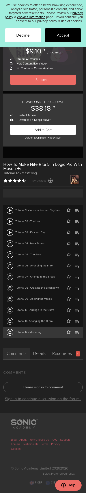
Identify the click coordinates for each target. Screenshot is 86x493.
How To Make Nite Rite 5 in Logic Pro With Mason (42, 166)
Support (65, 440)
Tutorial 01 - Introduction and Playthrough (39, 210)
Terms (44, 444)
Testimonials (30, 444)
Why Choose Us (39, 440)
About (23, 440)
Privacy (55, 444)
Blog (14, 440)
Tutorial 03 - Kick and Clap (30, 232)
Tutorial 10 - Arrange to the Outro (34, 309)
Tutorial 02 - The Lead (28, 221)
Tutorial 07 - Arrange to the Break (35, 276)
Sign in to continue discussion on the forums (43, 398)
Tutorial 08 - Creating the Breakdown (37, 287)
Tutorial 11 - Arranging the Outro (34, 321)
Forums (15, 444)
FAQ (54, 440)
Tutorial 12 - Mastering (28, 332)
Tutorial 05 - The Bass (28, 254)
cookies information (31, 17)
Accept (63, 35)
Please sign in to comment (43, 387)
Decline (23, 35)
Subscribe (43, 80)
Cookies (16, 449)
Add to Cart (43, 130)
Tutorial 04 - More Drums (30, 243)
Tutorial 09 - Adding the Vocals (33, 298)
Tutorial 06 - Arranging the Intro (34, 265)
